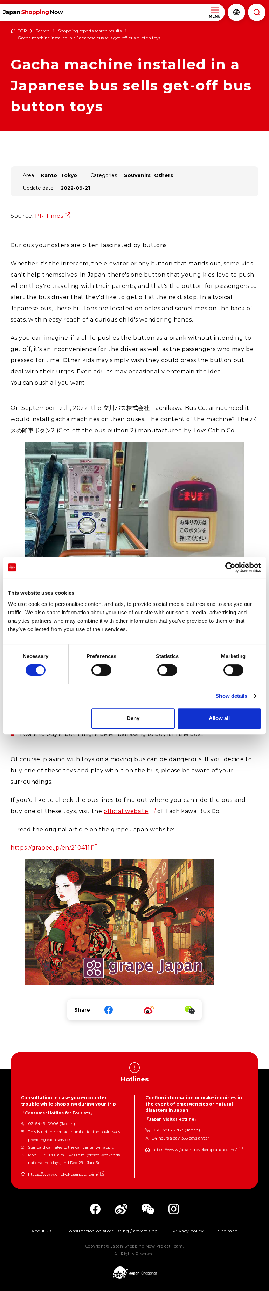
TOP (22, 31)
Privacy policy (188, 1230)
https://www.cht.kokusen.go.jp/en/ (63, 1174)
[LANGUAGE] (236, 12)
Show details (231, 696)
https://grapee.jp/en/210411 (50, 847)
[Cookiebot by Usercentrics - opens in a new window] (230, 567)
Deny (133, 718)
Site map (228, 1230)
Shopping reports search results (90, 31)
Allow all (219, 718)
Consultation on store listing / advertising (112, 1230)
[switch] (101, 670)
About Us (41, 1230)
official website (126, 811)
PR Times (49, 215)
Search (42, 31)
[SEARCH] (256, 12)
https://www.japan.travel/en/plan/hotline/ (194, 1149)
